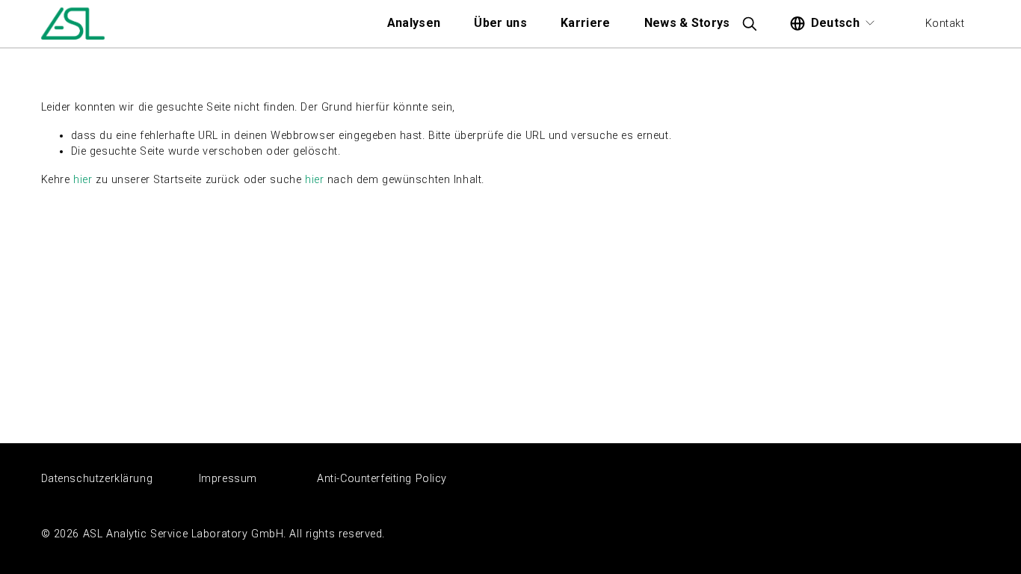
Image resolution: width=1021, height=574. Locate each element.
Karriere (586, 23)
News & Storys (687, 23)
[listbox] (833, 24)
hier (82, 179)
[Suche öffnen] (748, 23)
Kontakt (945, 23)
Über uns (500, 23)
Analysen (414, 23)
